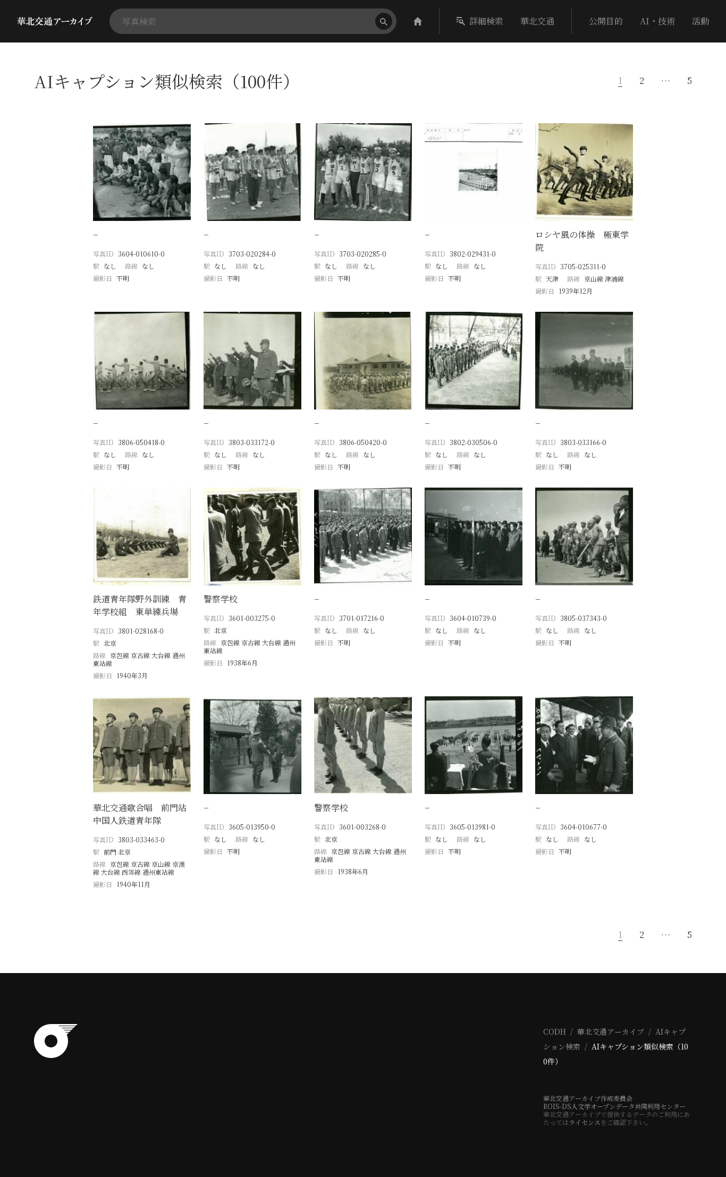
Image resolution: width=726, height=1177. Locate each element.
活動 (700, 21)
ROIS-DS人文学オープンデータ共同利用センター (614, 1106)
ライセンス (585, 1122)
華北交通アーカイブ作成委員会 (587, 1098)
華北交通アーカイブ (610, 1031)
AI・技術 (657, 21)
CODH (554, 1031)
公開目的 (606, 21)
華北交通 (537, 21)
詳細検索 (486, 21)
